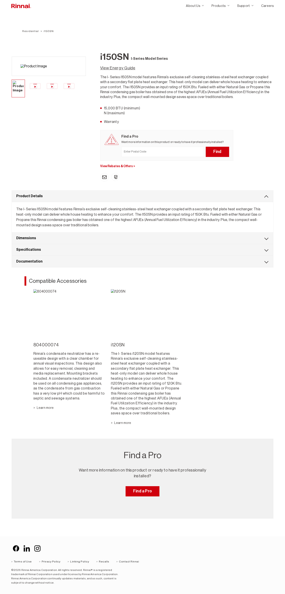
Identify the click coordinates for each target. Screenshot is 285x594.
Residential (30, 31)
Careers (267, 6)
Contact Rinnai (129, 561)
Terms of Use (23, 561)
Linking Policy (79, 561)
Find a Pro (142, 491)
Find (217, 151)
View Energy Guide (117, 68)
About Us (193, 6)
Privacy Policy (51, 561)
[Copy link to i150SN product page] (115, 177)
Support (243, 6)
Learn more (45, 407)
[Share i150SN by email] (104, 177)
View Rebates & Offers (117, 166)
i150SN (48, 31)
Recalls (104, 561)
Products (219, 6)
